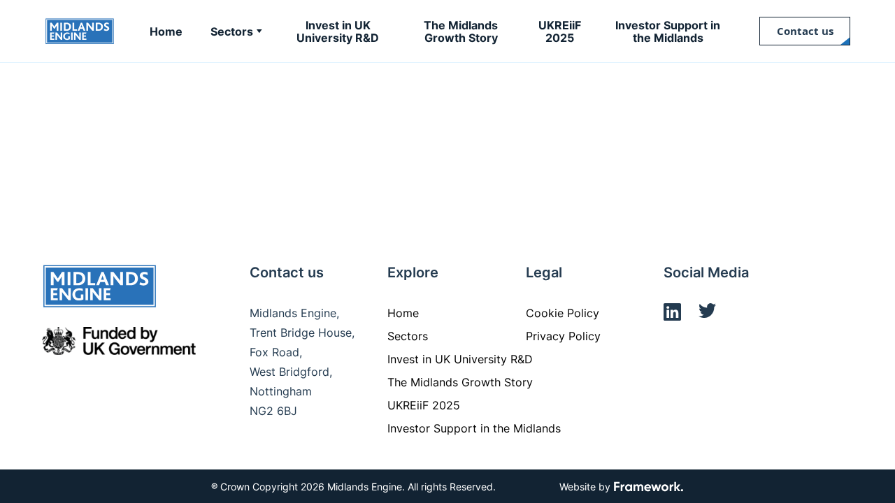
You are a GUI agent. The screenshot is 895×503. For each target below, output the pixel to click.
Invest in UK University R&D (460, 359)
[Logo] (80, 31)
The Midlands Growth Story (460, 382)
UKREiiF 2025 (423, 405)
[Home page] (99, 288)
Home (403, 313)
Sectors (407, 336)
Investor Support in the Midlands (474, 428)
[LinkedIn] (672, 314)
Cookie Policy (562, 313)
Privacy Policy (563, 336)
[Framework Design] (649, 487)
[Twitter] (707, 314)
